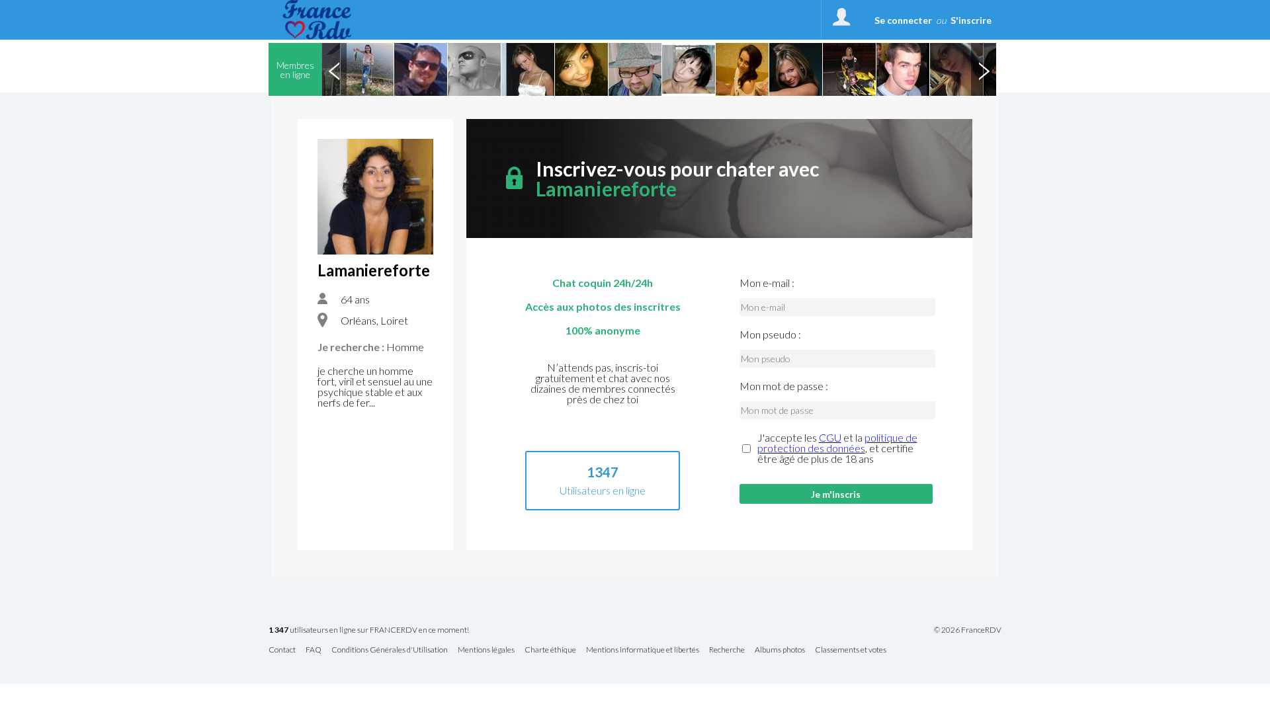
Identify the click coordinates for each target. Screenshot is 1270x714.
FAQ (313, 650)
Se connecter (903, 20)
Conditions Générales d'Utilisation (389, 650)
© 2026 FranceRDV (967, 630)
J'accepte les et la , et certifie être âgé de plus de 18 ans (837, 448)
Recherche (727, 650)
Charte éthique (550, 650)
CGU (830, 437)
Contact (282, 650)
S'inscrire (971, 20)
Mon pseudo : (770, 334)
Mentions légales (486, 650)
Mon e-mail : (767, 283)
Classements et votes (850, 650)
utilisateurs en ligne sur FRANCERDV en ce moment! (369, 630)
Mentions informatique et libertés (642, 650)
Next (983, 69)
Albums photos (780, 650)
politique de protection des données (837, 442)
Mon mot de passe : (784, 386)
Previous (334, 69)
